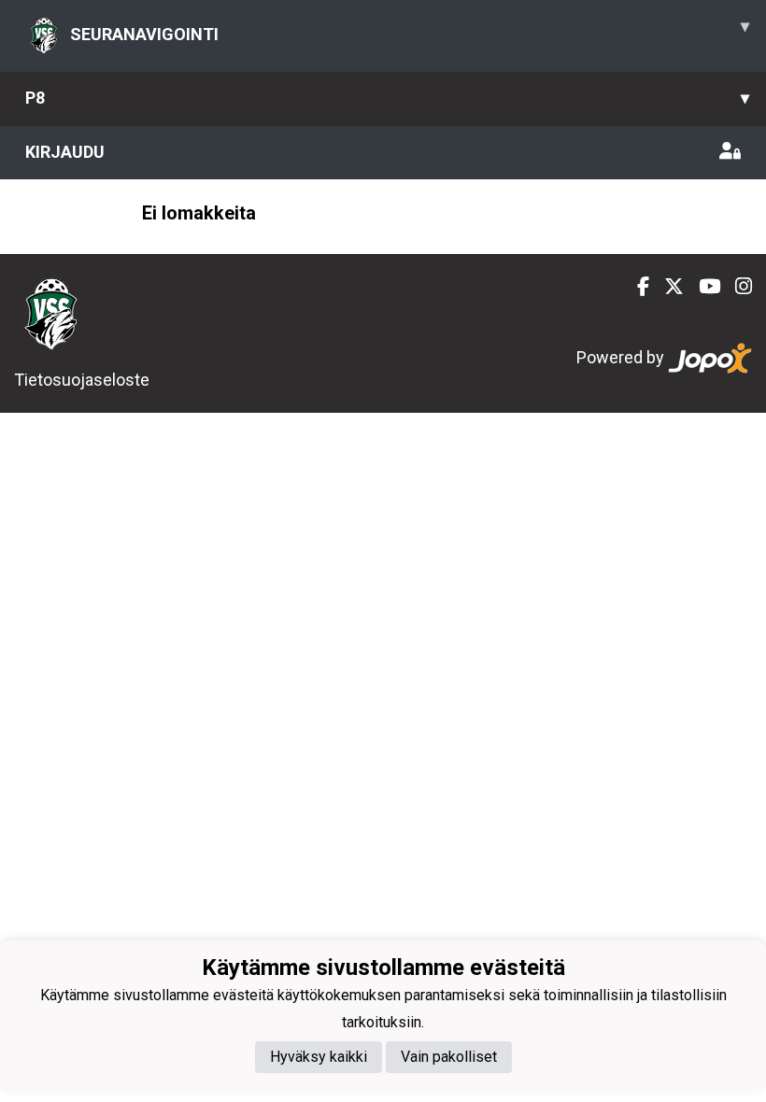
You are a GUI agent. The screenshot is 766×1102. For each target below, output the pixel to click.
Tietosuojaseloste (81, 379)
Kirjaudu (65, 152)
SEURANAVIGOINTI (409, 30)
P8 (387, 97)
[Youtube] (702, 286)
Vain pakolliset (449, 1057)
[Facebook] (635, 286)
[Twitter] (666, 286)
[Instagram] (736, 286)
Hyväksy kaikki (318, 1057)
